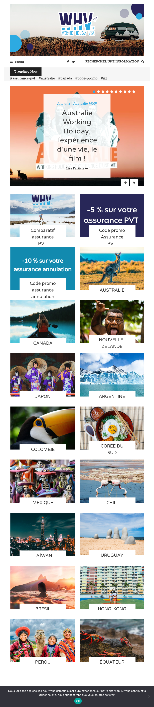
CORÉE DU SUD (112, 449)
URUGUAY (112, 555)
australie (48, 78)
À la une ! (64, 103)
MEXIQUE (42, 502)
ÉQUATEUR (112, 662)
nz (105, 78)
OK (78, 701)
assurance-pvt (23, 78)
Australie (80, 103)
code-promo (87, 78)
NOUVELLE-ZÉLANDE (112, 343)
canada (66, 78)
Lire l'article (75, 168)
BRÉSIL (43, 609)
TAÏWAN (42, 555)
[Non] (149, 696)
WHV (93, 103)
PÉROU (43, 662)
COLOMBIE (43, 449)
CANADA (43, 343)
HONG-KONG (112, 609)
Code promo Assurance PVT (112, 237)
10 (134, 91)
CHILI (112, 502)
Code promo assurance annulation (43, 290)
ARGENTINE (112, 396)
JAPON (43, 396)
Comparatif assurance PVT (43, 237)
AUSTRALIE (112, 290)
